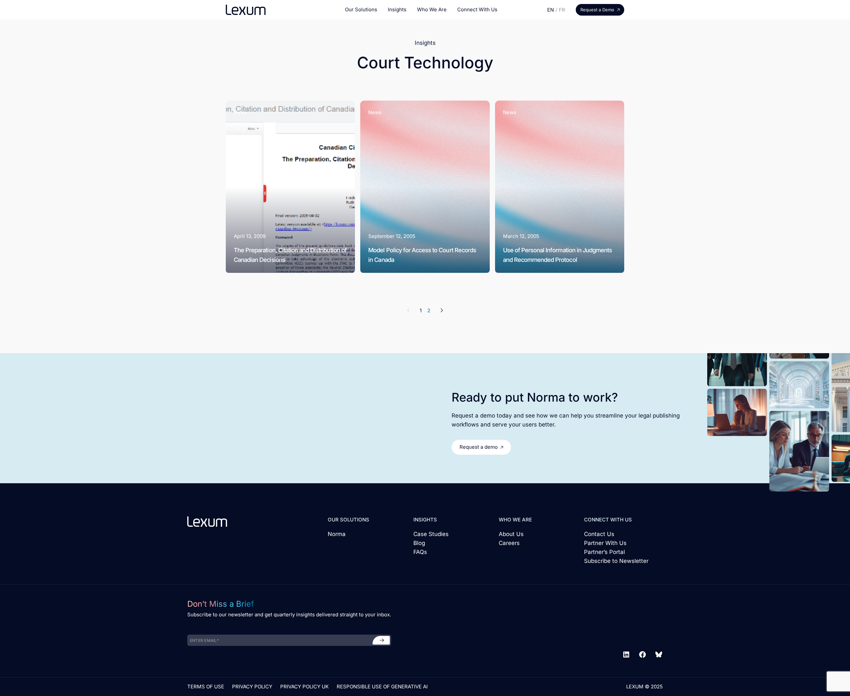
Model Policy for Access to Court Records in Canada (422, 255)
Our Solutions (361, 9)
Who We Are (432, 9)
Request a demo (479, 447)
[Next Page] (440, 310)
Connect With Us (477, 9)
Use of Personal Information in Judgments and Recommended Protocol (557, 255)
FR (562, 10)
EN (550, 10)
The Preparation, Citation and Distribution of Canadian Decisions (290, 255)
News (240, 112)
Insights (397, 9)
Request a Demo (597, 9)
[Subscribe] (381, 640)
